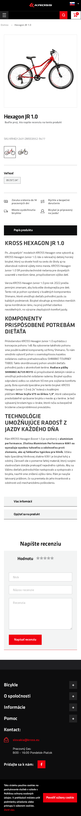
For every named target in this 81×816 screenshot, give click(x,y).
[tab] (40, 230)
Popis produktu (23, 230)
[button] (74, 3)
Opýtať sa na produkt (27, 514)
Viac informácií (23, 501)
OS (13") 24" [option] (12, 180)
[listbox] (40, 181)
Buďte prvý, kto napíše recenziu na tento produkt (33, 122)
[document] (40, 797)
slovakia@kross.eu (26, 739)
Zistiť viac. (9, 809)
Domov (4, 25)
